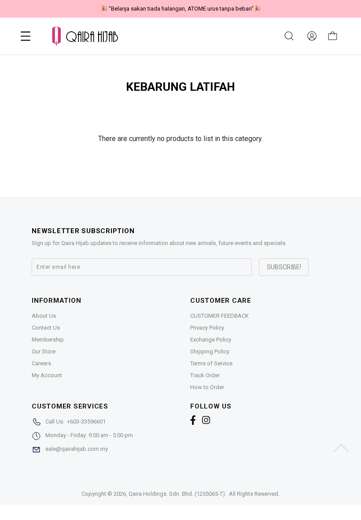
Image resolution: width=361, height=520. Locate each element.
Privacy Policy (207, 327)
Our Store (43, 351)
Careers (41, 363)
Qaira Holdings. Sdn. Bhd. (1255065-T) (177, 493)
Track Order (205, 375)
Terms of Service (211, 363)
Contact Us (46, 327)
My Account (47, 375)
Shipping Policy (209, 351)
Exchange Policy (210, 339)
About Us (44, 315)
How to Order (207, 387)
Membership (48, 339)
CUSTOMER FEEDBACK (219, 315)
